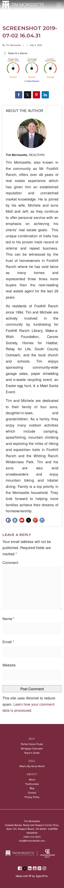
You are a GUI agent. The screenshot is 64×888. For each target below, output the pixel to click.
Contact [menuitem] (32, 792)
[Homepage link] (23, 5)
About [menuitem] (32, 779)
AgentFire (42, 876)
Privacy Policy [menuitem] (32, 797)
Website (9, 664)
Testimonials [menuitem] (32, 784)
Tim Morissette (13, 45)
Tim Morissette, (25, 155)
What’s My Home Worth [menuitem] (32, 766)
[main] (32, 362)
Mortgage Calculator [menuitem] (32, 748)
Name (8, 618)
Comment (10, 562)
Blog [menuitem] (32, 788)
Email (8, 641)
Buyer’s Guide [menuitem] (32, 752)
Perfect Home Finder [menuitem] (32, 744)
